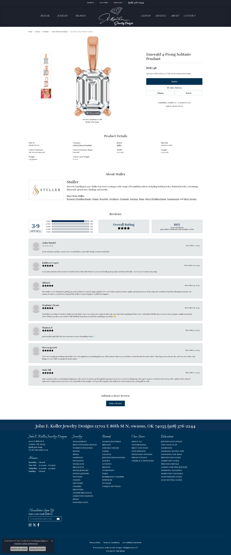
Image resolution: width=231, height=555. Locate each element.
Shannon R (47, 328)
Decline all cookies (19, 549)
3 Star (48, 226)
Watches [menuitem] (77, 477)
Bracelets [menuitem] (78, 467)
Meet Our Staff (140, 448)
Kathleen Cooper (50, 263)
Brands (81, 16)
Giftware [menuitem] (78, 483)
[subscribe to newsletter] (58, 518)
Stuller (119, 145)
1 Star (48, 232)
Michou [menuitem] (106, 467)
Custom (145, 16)
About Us (137, 441)
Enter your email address (41, 514)
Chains (95, 199)
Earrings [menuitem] (78, 457)
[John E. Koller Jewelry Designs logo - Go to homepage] (115, 16)
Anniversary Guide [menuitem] (171, 477)
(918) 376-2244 (92, 122)
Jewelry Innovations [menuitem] (113, 457)
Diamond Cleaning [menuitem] (171, 470)
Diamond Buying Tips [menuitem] (172, 451)
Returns (189, 93)
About (175, 16)
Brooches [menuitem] (78, 489)
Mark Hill (46, 370)
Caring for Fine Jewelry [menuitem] (174, 467)
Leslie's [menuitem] (106, 460)
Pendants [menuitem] (78, 460)
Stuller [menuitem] (106, 483)
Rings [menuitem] (76, 454)
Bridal (45, 16)
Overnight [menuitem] (108, 470)
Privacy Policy (139, 457)
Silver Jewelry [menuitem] (80, 470)
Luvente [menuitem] (106, 464)
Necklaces (114, 199)
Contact (189, 16)
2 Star (48, 229)
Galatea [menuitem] (106, 454)
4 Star (48, 224)
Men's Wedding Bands (155, 199)
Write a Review (115, 403)
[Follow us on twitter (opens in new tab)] (34, 525)
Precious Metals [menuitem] (170, 464)
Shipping (160, 93)
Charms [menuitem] (77, 486)
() (92, 221)
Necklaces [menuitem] (78, 464)
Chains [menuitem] (76, 480)
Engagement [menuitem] (80, 441)
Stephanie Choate (50, 305)
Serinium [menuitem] (107, 480)
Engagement (173, 199)
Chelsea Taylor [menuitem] (110, 448)
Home (30, 32)
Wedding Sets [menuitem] (80, 502)
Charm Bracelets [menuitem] (82, 493)
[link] (136, 2)
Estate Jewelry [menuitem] (81, 473)
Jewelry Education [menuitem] (171, 441)
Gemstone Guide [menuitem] (170, 460)
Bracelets (104, 199)
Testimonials (139, 444)
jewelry (37, 32)
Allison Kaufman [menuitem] (111, 441)
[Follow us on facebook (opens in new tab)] (38, 525)
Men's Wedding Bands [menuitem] (85, 444)
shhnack (46, 283)
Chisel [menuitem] (105, 451)
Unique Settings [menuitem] (111, 486)
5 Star (48, 221)
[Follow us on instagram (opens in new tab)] (30, 525)
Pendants (46, 32)
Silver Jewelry (190, 199)
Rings (141, 199)
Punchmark (120, 551)
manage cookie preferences (26, 543)
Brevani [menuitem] (106, 444)
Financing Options (142, 454)
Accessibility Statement (131, 543)
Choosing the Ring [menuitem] (171, 454)
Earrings (134, 199)
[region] (93, 76)
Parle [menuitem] (105, 473)
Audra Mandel (49, 243)
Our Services (139, 451)
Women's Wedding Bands (79, 199)
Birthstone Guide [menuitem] (171, 457)
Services (160, 16)
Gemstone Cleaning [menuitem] (172, 473)
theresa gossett (49, 347)
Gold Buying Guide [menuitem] (171, 480)
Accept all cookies (37, 549)
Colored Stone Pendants (59, 32)
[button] (91, 2)
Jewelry (63, 16)
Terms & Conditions (143, 460)
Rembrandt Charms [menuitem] (113, 477)
